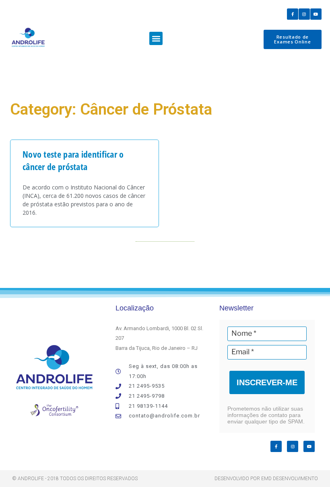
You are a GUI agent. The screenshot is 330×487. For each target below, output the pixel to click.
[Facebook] (292, 14)
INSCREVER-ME (267, 382)
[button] (156, 38)
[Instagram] (304, 14)
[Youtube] (316, 14)
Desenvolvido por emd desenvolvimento (266, 478)
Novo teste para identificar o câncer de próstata (73, 160)
